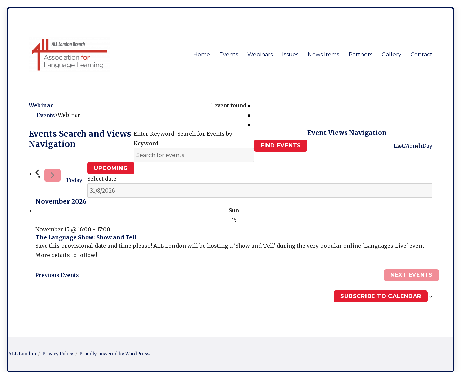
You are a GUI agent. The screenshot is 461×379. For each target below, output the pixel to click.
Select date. (102, 178)
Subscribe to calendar (380, 296)
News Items (323, 54)
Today (74, 180)
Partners (360, 54)
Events (228, 54)
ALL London (22, 354)
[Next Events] (52, 175)
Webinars (260, 54)
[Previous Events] (37, 172)
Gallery (391, 54)
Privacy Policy (57, 354)
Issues (290, 54)
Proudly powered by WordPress (114, 354)
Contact (421, 54)
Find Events (281, 145)
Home (201, 54)
